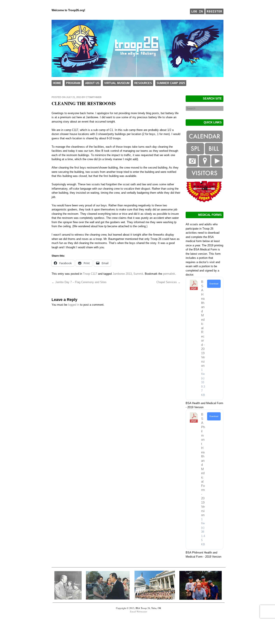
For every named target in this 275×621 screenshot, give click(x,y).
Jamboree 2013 (122, 273)
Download (213, 284)
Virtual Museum (117, 83)
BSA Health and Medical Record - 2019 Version (203, 323)
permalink (169, 273)
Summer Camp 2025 (171, 83)
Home (57, 83)
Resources (143, 83)
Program (73, 83)
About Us (92, 83)
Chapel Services (168, 282)
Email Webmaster (138, 611)
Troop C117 (90, 273)
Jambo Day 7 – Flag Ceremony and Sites (79, 282)
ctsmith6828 (93, 97)
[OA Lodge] (204, 201)
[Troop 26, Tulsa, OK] (137, 76)
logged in (73, 304)
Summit (138, 273)
